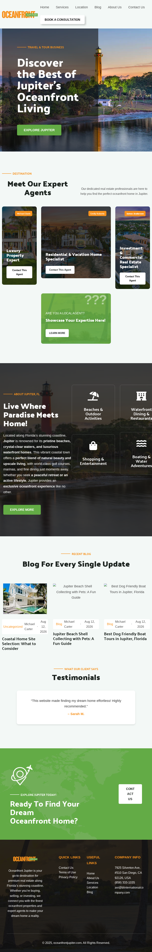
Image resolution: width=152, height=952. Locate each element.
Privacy (64, 877)
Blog (90, 892)
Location (92, 887)
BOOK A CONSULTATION (62, 19)
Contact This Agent (19, 272)
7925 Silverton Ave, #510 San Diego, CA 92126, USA (128, 872)
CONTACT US (130, 793)
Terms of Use (67, 872)
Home (91, 873)
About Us (93, 878)
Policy (73, 877)
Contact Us (66, 867)
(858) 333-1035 (125, 882)
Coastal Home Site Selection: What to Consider (19, 643)
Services (92, 882)
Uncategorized (13, 626)
